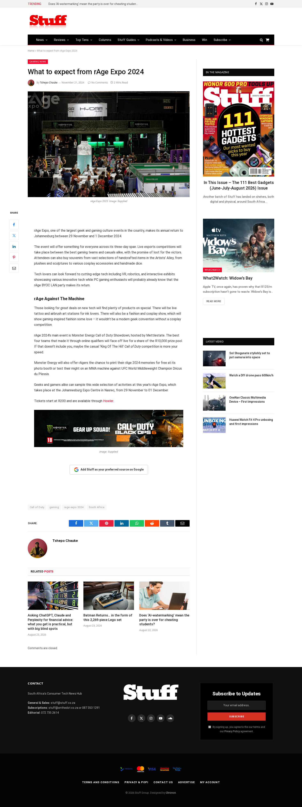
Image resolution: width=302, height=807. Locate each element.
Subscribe (220, 40)
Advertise (186, 782)
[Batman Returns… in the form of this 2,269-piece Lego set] (108, 596)
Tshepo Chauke (49, 82)
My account (210, 782)
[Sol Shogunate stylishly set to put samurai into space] (214, 358)
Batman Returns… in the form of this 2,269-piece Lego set (107, 617)
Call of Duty (37, 507)
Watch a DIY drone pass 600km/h (251, 375)
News (40, 40)
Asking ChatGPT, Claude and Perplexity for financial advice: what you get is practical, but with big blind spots (50, 622)
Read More (213, 301)
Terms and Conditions (100, 782)
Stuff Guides (127, 40)
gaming (54, 507)
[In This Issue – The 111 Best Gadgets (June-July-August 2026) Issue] (238, 129)
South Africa (97, 507)
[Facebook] (14, 224)
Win (204, 40)
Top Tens (82, 40)
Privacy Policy (232, 731)
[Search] (261, 39)
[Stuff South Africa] (48, 21)
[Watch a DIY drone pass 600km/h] (214, 380)
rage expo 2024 (73, 507)
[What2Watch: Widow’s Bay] (238, 245)
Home (31, 50)
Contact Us (163, 782)
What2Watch (212, 269)
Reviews (59, 40)
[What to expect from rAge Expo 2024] (109, 144)
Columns (105, 40)
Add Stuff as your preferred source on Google (112, 469)
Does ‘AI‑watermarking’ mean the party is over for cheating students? (94, 4)
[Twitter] (14, 235)
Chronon (171, 792)
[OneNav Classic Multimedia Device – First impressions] (214, 403)
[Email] (14, 268)
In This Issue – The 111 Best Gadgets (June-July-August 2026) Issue (239, 185)
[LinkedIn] (14, 246)
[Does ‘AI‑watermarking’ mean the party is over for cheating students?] (164, 596)
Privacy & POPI (136, 782)
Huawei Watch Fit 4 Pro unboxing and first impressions (251, 421)
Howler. (108, 401)
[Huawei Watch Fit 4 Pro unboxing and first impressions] (214, 425)
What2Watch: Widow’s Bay (227, 278)
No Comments (99, 82)
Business (189, 40)
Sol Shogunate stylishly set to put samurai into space (249, 355)
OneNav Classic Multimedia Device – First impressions (247, 399)
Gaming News (37, 61)
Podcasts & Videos (159, 40)
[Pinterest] (14, 257)
